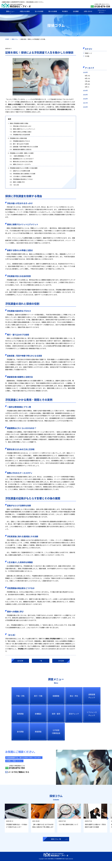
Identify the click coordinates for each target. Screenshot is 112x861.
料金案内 (65, 11)
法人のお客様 (39, 11)
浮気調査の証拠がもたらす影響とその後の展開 (22, 168)
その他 (87, 56)
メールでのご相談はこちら (18, 772)
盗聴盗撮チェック (91, 696)
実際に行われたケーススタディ (20, 164)
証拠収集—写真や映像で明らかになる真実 (24, 147)
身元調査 (20, 731)
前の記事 (20, 661)
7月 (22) (87, 81)
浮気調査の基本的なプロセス (20, 141)
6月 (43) (87, 84)
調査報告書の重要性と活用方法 (20, 149)
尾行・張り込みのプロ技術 (19, 144)
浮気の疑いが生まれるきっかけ (20, 126)
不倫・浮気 (20, 696)
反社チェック (74, 714)
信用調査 (20, 714)
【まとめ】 (15, 185)
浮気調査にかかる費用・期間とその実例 (20, 153)
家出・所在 (74, 696)
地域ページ (88, 53)
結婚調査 (56, 696)
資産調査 (38, 731)
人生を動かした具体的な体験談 (20, 176)
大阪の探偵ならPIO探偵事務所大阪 (56, 858)
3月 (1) (87, 87)
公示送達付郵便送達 (56, 731)
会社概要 (76, 11)
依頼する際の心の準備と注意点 (20, 132)
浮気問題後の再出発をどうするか (21, 179)
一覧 (40, 661)
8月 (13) (87, 78)
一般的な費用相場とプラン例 (20, 156)
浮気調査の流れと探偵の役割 (17, 138)
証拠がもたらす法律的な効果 (20, 171)
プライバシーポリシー (101, 11)
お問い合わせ (88, 11)
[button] (108, 818)
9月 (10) (87, 76)
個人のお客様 (52, 11)
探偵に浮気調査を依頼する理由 (18, 123)
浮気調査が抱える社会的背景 (20, 134)
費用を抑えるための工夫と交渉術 (21, 161)
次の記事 (61, 661)
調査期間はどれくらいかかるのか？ (22, 159)
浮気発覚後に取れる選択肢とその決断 (22, 173)
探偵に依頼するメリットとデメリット (22, 129)
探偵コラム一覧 (56, 839)
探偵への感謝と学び (17, 182)
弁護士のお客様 (25, 11)
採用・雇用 (56, 714)
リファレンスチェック (92, 713)
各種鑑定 (38, 714)
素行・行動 (38, 696)
